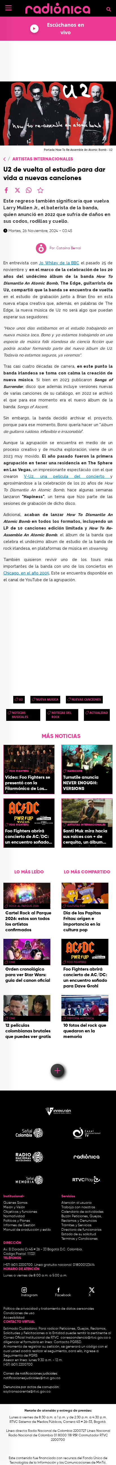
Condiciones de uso (18, 1313)
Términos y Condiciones (79, 1239)
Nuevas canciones (86, 699)
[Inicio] (57, 7)
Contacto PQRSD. (68, 1342)
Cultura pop (76, 906)
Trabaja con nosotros (78, 1207)
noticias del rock (62, 715)
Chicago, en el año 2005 (26, 573)
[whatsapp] (29, 190)
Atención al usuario (76, 1203)
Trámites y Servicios (76, 1225)
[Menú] (8, 8)
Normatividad (14, 1216)
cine (12, 962)
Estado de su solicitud (78, 1234)
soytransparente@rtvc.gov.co (26, 1391)
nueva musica (47, 699)
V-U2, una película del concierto (67, 476)
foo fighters (19, 771)
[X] (17, 190)
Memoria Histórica (80, 1018)
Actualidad (99, 713)
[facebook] (6, 190)
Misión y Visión (14, 1207)
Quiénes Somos (15, 1203)
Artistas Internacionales (42, 159)
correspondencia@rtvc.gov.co (84, 1337)
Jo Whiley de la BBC (59, 263)
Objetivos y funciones (20, 1212)
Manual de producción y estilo (27, 1230)
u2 (21, 699)
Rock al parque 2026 (24, 906)
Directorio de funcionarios (81, 1230)
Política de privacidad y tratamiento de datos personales (48, 1308)
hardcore (74, 771)
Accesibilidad (14, 1317)
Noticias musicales (20, 715)
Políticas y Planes (16, 1221)
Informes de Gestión (19, 1225)
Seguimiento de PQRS (20, 1355)
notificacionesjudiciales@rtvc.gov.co (31, 1378)
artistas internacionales (86, 824)
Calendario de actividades (82, 1212)
